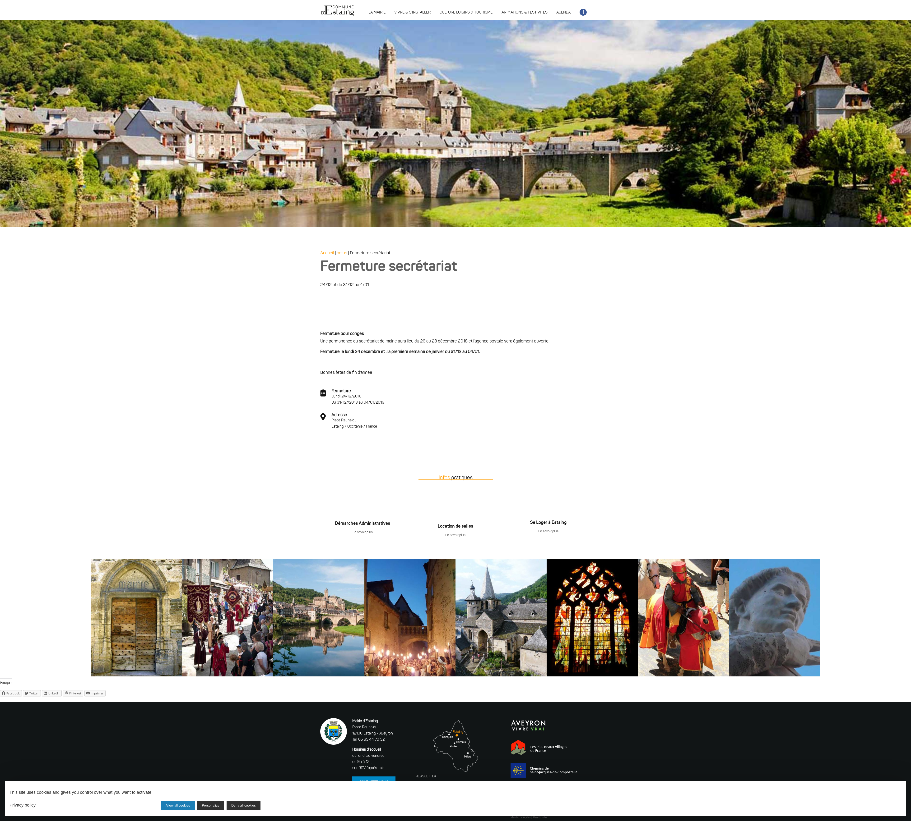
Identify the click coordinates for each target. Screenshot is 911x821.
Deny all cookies (243, 805)
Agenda (563, 12)
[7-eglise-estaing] (501, 676)
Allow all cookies (178, 805)
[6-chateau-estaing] (318, 676)
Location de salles (455, 526)
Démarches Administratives (362, 523)
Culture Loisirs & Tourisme (466, 12)
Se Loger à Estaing (548, 522)
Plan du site (540, 817)
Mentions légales (521, 817)
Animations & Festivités (525, 12)
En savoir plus (363, 532)
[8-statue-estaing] (774, 676)
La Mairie (377, 12)
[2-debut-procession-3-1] (227, 676)
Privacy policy (22, 805)
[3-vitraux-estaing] (592, 676)
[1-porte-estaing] (136, 676)
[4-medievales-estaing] (683, 676)
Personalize (210, 805)
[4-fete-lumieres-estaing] (410, 676)
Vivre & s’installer (412, 12)
